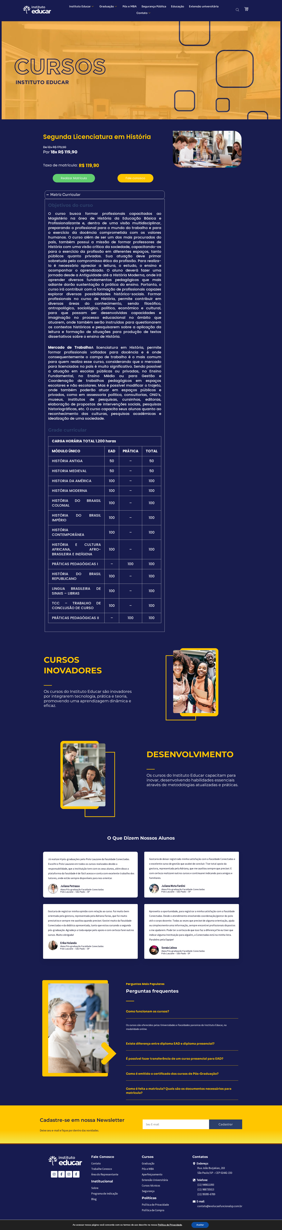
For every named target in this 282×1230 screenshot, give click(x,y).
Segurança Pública (153, 6)
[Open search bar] (237, 9)
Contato (142, 13)
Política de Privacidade (170, 1224)
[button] (74, 178)
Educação (177, 6)
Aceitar (200, 1224)
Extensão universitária (204, 6)
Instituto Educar (80, 6)
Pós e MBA (130, 6)
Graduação (106, 6)
